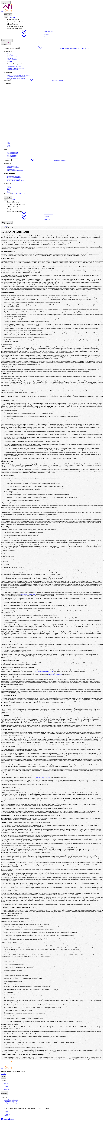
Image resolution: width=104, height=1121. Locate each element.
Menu (6, 17)
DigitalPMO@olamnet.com (28, 594)
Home (5, 226)
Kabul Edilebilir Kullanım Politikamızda (43, 671)
